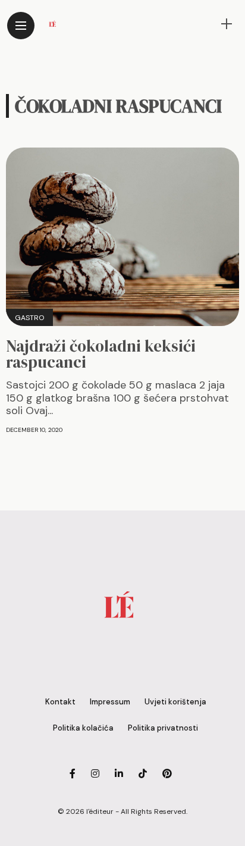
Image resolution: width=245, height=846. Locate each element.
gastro (29, 317)
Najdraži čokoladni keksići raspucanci (101, 354)
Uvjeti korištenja (175, 702)
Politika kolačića (83, 728)
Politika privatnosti (163, 728)
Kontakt (60, 702)
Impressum (110, 702)
